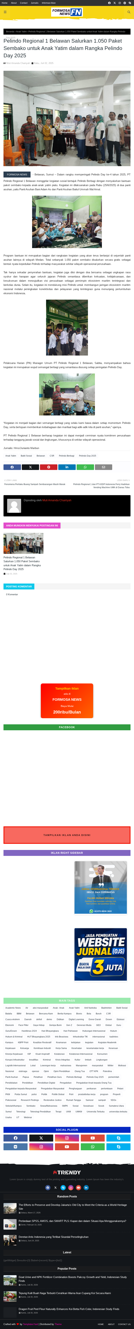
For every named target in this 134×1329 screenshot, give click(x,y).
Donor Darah (95, 1019)
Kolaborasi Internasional (80, 1054)
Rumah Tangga (73, 1100)
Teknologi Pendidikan (40, 1111)
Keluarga (24, 1048)
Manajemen (81, 1065)
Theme (58, 1324)
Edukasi (120, 1019)
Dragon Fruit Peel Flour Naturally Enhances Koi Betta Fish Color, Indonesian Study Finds (69, 1309)
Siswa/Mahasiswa (48, 1106)
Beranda (10, 31)
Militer (110, 1065)
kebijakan (75, 1042)
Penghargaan (75, 1088)
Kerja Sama (61, 1048)
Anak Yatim (21, 31)
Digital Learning (76, 1019)
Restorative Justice (53, 1100)
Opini (46, 1071)
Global (108, 1025)
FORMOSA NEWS (17, 174)
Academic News (13, 1008)
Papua (26, 1077)
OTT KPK (94, 1071)
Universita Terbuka (96, 1111)
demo (49, 1019)
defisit (39, 1019)
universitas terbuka (118, 1111)
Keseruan (113, 1048)
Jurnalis (34, 3)
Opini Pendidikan (62, 1071)
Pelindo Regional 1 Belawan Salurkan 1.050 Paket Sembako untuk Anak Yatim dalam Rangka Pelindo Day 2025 (22, 563)
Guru (118, 1025)
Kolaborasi (59, 1054)
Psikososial (10, 1100)
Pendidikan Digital (46, 1083)
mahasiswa (65, 1065)
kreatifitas (33, 1060)
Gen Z (69, 1025)
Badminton (106, 1008)
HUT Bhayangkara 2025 (38, 1036)
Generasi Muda (84, 1025)
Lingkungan (101, 1060)
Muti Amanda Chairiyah (18, 63)
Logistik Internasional (15, 1065)
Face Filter (23, 1025)
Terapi (58, 1111)
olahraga (23, 1071)
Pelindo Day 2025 (87, 456)
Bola (89, 1013)
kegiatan (89, 1042)
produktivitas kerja (86, 1094)
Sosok (101, 1106)
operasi (35, 1071)
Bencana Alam (46, 1013)
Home (5, 3)
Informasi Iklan (49, 3)
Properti (116, 1094)
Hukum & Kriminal (14, 1036)
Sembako (30, 1106)
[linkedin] (86, 1187)
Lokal (33, 1065)
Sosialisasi (88, 1106)
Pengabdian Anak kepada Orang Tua (93, 1083)
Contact (23, 3)
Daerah (28, 1019)
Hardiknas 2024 (29, 1031)
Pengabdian (66, 1083)
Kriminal (47, 1060)
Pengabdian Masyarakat (52, 1088)
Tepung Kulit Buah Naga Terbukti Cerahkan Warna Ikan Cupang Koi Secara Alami (65, 1293)
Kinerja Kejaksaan (14, 1054)
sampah (102, 1100)
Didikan (60, 1019)
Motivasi (122, 1065)
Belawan (41, 456)
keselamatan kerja (95, 1048)
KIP (29, 1054)
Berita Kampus (65, 1013)
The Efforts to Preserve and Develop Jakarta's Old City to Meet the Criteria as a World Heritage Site (73, 1206)
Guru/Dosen (11, 1031)
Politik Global (58, 1094)
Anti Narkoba (90, 1008)
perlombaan (107, 1088)
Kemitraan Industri (42, 1048)
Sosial (76, 1106)
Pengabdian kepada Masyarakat (20, 1088)
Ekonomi (9, 1025)
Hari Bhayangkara (50, 1031)
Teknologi (20, 1111)
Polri (71, 1094)
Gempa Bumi (55, 1025)
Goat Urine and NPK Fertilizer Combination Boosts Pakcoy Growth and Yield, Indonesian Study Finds (73, 1279)
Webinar (28, 1117)
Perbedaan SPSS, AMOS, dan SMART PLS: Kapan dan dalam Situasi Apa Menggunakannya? (72, 1220)
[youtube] (93, 1138)
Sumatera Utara (116, 1106)
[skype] (129, 3)
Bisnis (79, 1013)
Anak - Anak (58, 1008)
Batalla (8, 1013)
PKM (7, 1094)
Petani (120, 1088)
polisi (34, 1094)
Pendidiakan (11, 1083)
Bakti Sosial (26, 456)
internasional (98, 1036)
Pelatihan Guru (54, 1077)
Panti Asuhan (11, 1077)
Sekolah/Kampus (13, 1106)
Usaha (8, 1117)
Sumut (8, 1111)
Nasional (9, 1071)
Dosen (109, 1019)
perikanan (91, 1088)
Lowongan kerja (48, 1065)
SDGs (113, 1100)
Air (26, 1008)
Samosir (90, 1100)
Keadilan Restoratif (42, 1042)
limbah (88, 1060)
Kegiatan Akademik (107, 1042)
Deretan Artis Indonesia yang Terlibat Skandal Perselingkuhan (53, 1236)
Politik (44, 1094)
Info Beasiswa (61, 1036)
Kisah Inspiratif (43, 1054)
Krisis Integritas (62, 1060)
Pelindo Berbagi (66, 456)
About (14, 3)
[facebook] (109, 3)
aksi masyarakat (40, 1008)
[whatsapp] (93, 1146)
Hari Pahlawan (71, 1031)
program (104, 1094)
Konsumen (102, 1054)
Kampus (9, 1042)
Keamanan (61, 1042)
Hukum (113, 1031)
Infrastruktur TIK (80, 1036)
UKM (68, 1111)
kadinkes (114, 1036)
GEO (98, 1025)
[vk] (15, 1146)
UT (17, 1117)
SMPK (65, 1106)
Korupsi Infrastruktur (14, 1060)
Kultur (77, 1060)
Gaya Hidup (38, 1025)
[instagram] (119, 3)
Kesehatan (77, 1048)
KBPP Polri (23, 1042)
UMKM (79, 1111)
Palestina (107, 1071)
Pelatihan (38, 1077)
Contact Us (124, 1324)
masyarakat (97, 1065)
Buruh (99, 1013)
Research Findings (30, 1100)
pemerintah (113, 1077)
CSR (52, 456)
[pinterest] (124, 3)
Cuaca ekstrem (12, 1019)
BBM (19, 1013)
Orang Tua (80, 1071)
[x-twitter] (114, 3)
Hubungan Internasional (93, 1031)
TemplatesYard (30, 1324)
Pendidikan (27, 1083)
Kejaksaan (10, 1048)
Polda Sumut (21, 1094)
